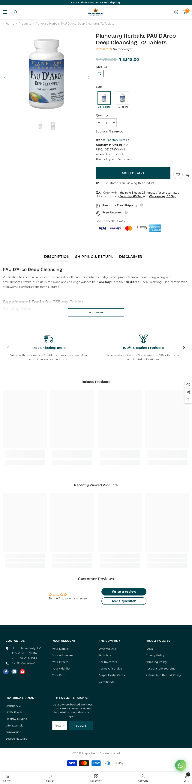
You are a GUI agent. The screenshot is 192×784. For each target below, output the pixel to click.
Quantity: (102, 115)
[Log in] (176, 12)
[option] (46, 74)
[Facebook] (6, 671)
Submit (81, 725)
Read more (96, 312)
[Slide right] (183, 347)
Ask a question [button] (124, 601)
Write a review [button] (124, 591)
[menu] (5, 12)
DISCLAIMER (130, 257)
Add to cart (133, 173)
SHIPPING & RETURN (94, 257)
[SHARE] (186, 174)
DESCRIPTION (57, 257)
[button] (5, 74)
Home (10, 23)
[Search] (16, 12)
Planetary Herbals (117, 140)
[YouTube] (22, 671)
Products (25, 23)
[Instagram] (14, 671)
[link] (178, 174)
